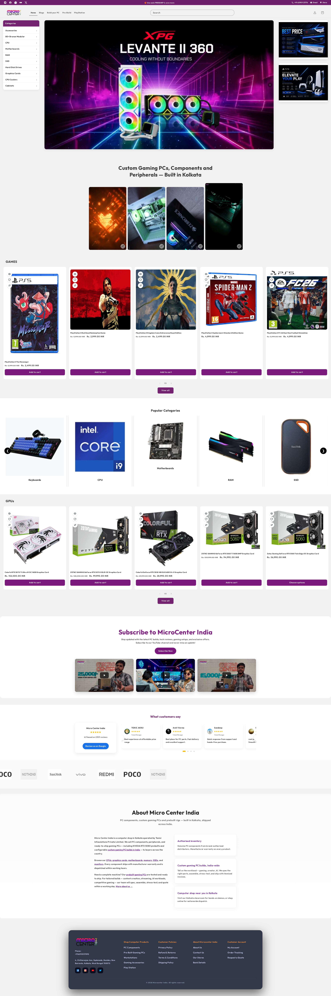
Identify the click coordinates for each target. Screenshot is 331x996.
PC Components (132, 947)
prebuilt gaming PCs (136, 874)
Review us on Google (95, 746)
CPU (21, 42)
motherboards (135, 860)
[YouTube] (20, 2)
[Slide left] (160, 383)
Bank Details (199, 962)
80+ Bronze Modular (21, 36)
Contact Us (198, 952)
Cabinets (21, 85)
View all (165, 390)
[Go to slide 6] (158, 147)
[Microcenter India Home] (86, 947)
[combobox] (192, 13)
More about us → (124, 886)
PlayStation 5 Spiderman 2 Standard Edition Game (222, 333)
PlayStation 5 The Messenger (17, 362)
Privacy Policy (165, 947)
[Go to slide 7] (160, 147)
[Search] (231, 13)
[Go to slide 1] (145, 147)
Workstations (130, 957)
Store (325, 2)
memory (148, 860)
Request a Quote (236, 957)
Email (315, 2)
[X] (26, 2)
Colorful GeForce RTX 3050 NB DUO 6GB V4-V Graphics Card (161, 572)
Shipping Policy (166, 962)
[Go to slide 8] (163, 147)
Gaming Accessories (134, 962)
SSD (21, 61)
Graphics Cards (21, 73)
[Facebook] (10, 2)
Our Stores (198, 957)
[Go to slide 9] (165, 147)
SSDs (155, 860)
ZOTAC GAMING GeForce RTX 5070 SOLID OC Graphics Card (95, 572)
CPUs (108, 860)
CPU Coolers (21, 79)
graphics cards (119, 860)
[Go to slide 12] (173, 147)
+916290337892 (82, 954)
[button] (322, 13)
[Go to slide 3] (150, 147)
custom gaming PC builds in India (124, 849)
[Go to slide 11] (170, 147)
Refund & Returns (167, 952)
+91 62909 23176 (301, 2)
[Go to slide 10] (168, 147)
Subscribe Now (165, 651)
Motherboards (21, 48)
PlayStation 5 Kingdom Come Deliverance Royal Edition (158, 333)
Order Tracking (235, 952)
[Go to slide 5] (155, 147)
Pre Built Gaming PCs (134, 952)
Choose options (297, 582)
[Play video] (104, 675)
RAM (21, 55)
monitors (98, 864)
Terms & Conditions (168, 957)
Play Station (130, 967)
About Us (197, 947)
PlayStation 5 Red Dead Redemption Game (88, 333)
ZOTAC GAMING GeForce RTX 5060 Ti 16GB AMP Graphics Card (227, 554)
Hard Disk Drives (21, 67)
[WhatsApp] (15, 2)
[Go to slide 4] (152, 147)
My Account (233, 947)
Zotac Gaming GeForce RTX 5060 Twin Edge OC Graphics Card (293, 554)
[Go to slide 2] (147, 147)
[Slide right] (171, 383)
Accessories (21, 30)
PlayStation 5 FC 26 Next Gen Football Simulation (287, 333)
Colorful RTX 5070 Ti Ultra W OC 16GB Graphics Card (27, 572)
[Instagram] (5, 2)
